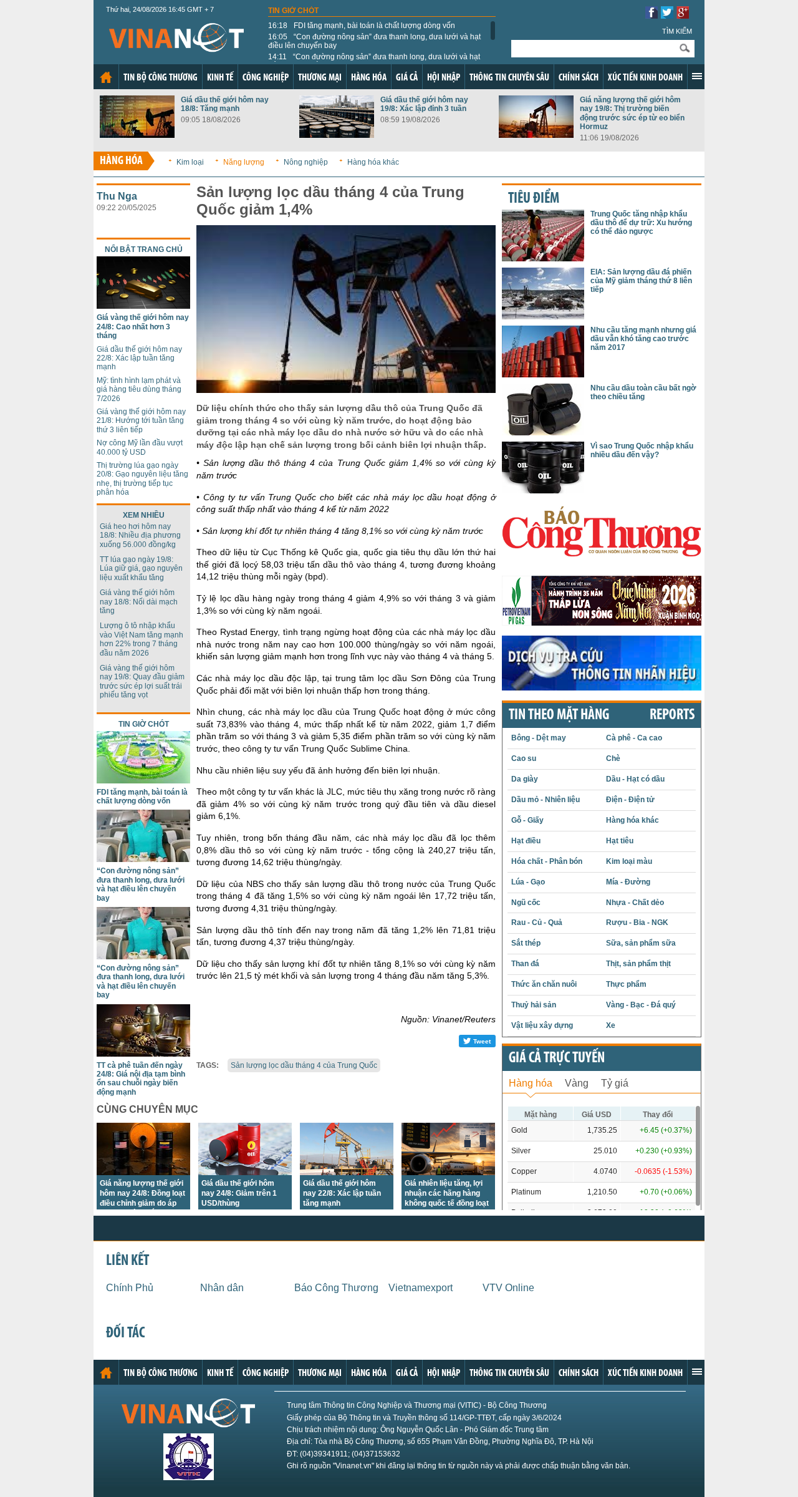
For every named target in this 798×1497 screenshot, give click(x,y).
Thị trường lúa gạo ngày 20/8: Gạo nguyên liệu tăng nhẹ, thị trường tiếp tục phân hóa (142, 479)
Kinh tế (220, 78)
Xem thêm (697, 76)
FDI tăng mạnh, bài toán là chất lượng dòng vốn (361, 25)
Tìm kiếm (677, 31)
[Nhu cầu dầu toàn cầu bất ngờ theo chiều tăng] (543, 432)
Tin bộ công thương (160, 78)
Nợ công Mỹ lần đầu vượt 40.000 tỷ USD (140, 447)
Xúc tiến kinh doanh (645, 78)
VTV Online (508, 1287)
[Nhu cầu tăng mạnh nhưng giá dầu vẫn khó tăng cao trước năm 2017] (543, 374)
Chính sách (578, 78)
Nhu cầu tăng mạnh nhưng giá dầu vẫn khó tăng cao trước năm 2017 (643, 339)
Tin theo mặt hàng (559, 715)
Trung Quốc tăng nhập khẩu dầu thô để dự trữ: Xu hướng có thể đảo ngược (641, 223)
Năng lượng (243, 162)
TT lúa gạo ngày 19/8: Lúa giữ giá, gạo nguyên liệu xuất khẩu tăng (141, 568)
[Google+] (682, 15)
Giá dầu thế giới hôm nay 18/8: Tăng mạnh (225, 104)
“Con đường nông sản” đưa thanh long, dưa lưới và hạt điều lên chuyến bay (374, 41)
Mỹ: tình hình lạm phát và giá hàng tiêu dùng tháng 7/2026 (139, 389)
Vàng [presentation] (577, 1083)
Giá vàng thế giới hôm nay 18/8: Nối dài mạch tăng (139, 601)
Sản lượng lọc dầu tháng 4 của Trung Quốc (304, 1065)
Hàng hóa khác (373, 162)
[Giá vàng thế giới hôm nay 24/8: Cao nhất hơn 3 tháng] (143, 305)
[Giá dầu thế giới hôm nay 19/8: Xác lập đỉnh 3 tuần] (336, 134)
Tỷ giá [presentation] (614, 1083)
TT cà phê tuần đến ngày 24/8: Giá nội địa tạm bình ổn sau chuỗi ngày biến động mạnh (141, 1079)
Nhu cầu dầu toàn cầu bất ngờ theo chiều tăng (643, 392)
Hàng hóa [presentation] (530, 1083)
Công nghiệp (266, 78)
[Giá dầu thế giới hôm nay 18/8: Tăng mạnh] (137, 134)
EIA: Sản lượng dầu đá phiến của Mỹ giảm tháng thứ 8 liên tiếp (641, 281)
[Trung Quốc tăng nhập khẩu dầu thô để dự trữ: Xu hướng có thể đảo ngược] (543, 258)
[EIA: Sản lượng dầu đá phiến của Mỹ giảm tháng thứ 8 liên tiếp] (543, 316)
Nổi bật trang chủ (144, 249)
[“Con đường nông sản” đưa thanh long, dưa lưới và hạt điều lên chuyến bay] (143, 858)
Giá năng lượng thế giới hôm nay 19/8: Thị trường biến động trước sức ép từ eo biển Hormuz (632, 113)
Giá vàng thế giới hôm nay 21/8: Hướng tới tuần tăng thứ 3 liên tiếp (141, 420)
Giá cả (407, 78)
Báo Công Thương (336, 1287)
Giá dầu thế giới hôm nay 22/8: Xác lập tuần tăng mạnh (139, 358)
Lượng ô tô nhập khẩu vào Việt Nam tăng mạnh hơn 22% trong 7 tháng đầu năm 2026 (141, 639)
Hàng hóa (369, 78)
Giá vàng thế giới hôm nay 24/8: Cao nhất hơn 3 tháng (143, 326)
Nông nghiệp (306, 162)
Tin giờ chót (293, 10)
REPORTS (672, 715)
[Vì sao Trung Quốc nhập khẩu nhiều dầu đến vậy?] (543, 490)
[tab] (530, 1082)
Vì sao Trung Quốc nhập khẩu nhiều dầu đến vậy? (641, 450)
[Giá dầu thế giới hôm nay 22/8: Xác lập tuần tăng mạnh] (346, 1171)
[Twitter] (667, 15)
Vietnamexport (420, 1287)
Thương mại (320, 78)
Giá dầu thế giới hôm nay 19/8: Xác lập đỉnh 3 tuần (424, 104)
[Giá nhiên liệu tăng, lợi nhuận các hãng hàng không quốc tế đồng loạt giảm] (448, 1171)
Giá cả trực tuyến (557, 1058)
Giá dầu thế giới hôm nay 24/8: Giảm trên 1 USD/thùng (239, 1193)
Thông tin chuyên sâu (509, 78)
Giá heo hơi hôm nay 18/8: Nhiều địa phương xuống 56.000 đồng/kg (140, 535)
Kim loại (190, 162)
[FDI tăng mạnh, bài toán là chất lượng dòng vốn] (143, 780)
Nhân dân (222, 1287)
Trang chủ (106, 77)
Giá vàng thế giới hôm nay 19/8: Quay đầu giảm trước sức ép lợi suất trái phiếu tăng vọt (142, 681)
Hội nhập (443, 78)
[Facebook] (651, 15)
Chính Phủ (129, 1287)
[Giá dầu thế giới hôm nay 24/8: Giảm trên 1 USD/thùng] (245, 1171)
